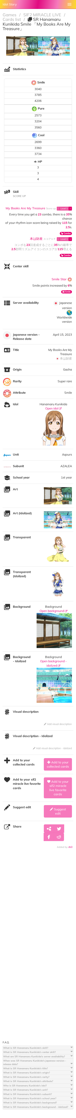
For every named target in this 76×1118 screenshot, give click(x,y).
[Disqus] (38, 903)
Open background (52, 611)
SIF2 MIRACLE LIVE (42, 14)
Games (10, 14)
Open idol (52, 408)
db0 (70, 846)
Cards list (12, 19)
